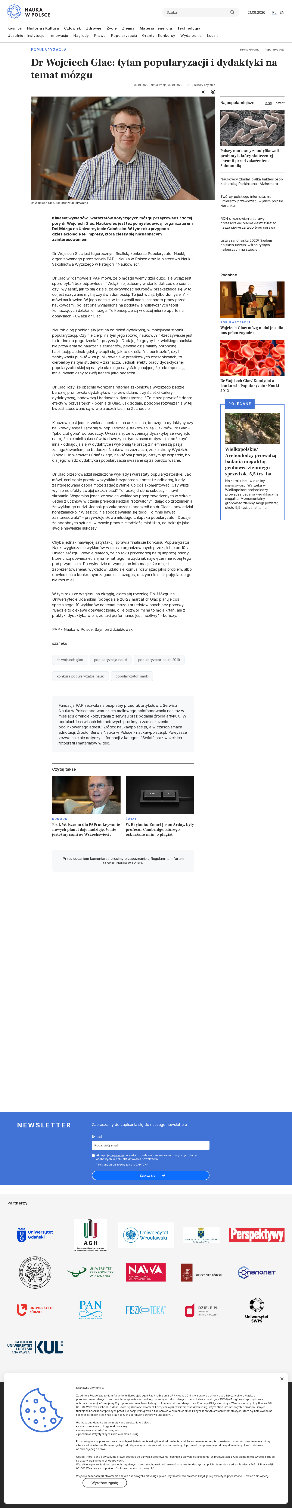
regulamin (117, 1155)
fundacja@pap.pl (198, 1464)
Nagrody (81, 35)
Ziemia (128, 28)
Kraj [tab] (268, 103)
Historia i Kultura (43, 28)
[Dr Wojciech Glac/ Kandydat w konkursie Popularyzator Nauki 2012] (252, 366)
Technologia (189, 28)
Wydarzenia (191, 35)
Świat (131, 818)
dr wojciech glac (70, 660)
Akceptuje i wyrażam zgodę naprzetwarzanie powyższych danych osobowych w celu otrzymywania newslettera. (147, 1157)
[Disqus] (123, 935)
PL (274, 12)
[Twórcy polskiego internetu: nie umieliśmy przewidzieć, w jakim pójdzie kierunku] (252, 201)
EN (282, 12)
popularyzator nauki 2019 (159, 660)
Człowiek (72, 28)
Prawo (100, 35)
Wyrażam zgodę (104, 1483)
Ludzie (213, 35)
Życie (112, 28)
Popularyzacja (124, 35)
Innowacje (59, 35)
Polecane (240, 404)
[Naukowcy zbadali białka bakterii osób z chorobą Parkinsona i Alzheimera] (252, 181)
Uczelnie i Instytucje (25, 35)
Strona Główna (250, 49)
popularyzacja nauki (110, 660)
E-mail (97, 1136)
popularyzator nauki (132, 676)
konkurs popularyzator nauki (80, 676)
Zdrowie (94, 28)
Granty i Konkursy (158, 35)
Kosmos (14, 28)
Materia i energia (156, 28)
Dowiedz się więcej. (256, 1476)
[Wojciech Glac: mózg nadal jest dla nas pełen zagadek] (252, 308)
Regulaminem (162, 858)
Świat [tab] (280, 103)
